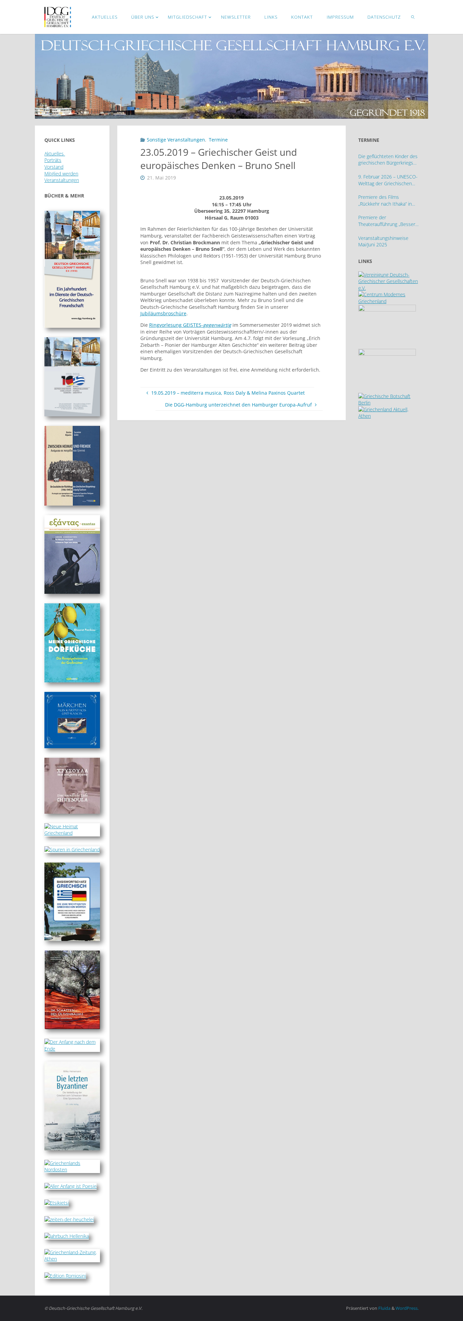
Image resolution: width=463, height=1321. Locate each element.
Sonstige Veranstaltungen (176, 139)
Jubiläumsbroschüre (163, 313)
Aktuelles (54, 153)
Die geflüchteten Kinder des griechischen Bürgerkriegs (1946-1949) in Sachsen (388, 159)
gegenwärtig (217, 325)
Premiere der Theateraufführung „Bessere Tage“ (388, 220)
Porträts (52, 160)
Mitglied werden (61, 173)
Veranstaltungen (61, 180)
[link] (413, 17)
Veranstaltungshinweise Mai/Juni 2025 (383, 241)
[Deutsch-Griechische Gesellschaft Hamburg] (57, 17)
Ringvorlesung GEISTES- (176, 325)
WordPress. (407, 1308)
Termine (218, 139)
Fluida (383, 1308)
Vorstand (53, 167)
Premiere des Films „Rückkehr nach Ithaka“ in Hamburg (385, 200)
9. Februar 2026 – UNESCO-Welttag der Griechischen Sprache (388, 180)
